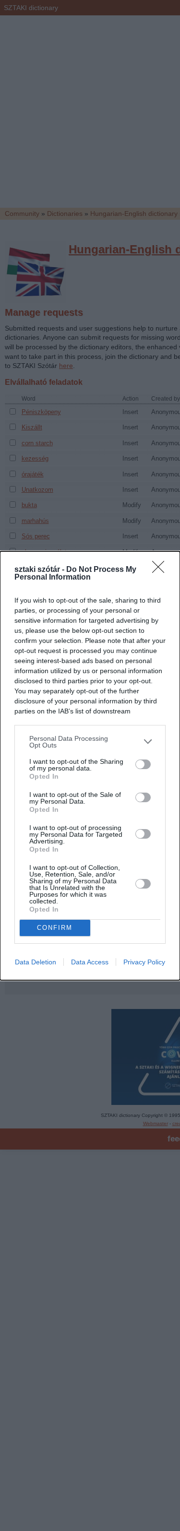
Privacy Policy (144, 962)
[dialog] (90, 765)
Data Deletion (35, 962)
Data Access (89, 962)
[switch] (143, 764)
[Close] (161, 570)
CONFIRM (54, 927)
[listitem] (90, 741)
